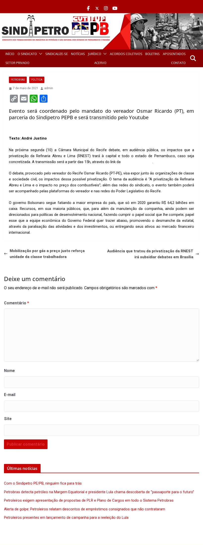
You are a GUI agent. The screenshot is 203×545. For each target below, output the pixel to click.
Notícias (78, 54)
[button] (39, 54)
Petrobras (18, 79)
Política (36, 79)
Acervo (100, 62)
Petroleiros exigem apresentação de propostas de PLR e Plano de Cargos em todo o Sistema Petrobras (89, 500)
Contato (178, 62)
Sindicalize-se (56, 54)
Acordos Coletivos (126, 54)
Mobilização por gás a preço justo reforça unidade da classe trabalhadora (47, 254)
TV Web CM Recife (137, 162)
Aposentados (174, 54)
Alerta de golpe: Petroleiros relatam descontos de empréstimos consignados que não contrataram (84, 509)
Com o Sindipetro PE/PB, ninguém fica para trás (43, 483)
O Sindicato (27, 54)
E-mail (9, 394)
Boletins (152, 54)
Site (8, 418)
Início (9, 54)
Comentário (16, 303)
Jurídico (94, 54)
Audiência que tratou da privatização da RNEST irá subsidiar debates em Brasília (150, 254)
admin (48, 88)
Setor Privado (17, 62)
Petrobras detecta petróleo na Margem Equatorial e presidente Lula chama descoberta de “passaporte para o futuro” (99, 492)
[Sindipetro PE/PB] (101, 16)
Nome (9, 370)
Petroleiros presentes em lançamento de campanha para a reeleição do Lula (66, 517)
